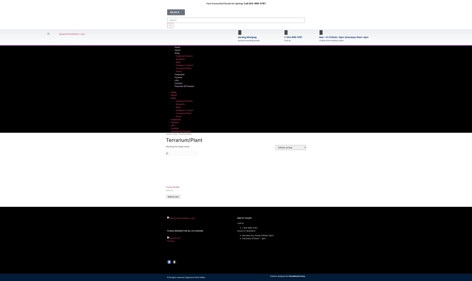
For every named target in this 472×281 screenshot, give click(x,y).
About (174, 95)
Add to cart (173, 196)
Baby (178, 62)
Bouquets (180, 59)
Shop (177, 53)
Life (173, 125)
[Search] (170, 25)
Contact (175, 128)
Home (173, 92)
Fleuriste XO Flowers (184, 86)
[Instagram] (174, 262)
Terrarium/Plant (184, 68)
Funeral (174, 122)
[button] (236, 89)
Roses (178, 116)
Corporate (176, 119)
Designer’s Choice (184, 65)
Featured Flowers (184, 56)
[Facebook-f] (169, 262)
